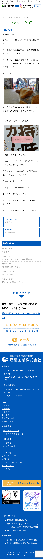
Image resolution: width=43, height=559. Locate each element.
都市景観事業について (13, 434)
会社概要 (6, 415)
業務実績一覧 (8, 421)
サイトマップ (8, 465)
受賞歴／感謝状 (9, 418)
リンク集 (6, 469)
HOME (4, 17)
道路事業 (7, 443)
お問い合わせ (8, 459)
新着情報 (6, 405)
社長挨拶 (6, 412)
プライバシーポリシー (12, 462)
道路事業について (11, 431)
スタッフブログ (15, 17)
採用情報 (6, 409)
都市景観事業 (9, 446)
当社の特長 (7, 453)
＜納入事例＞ (8, 439)
